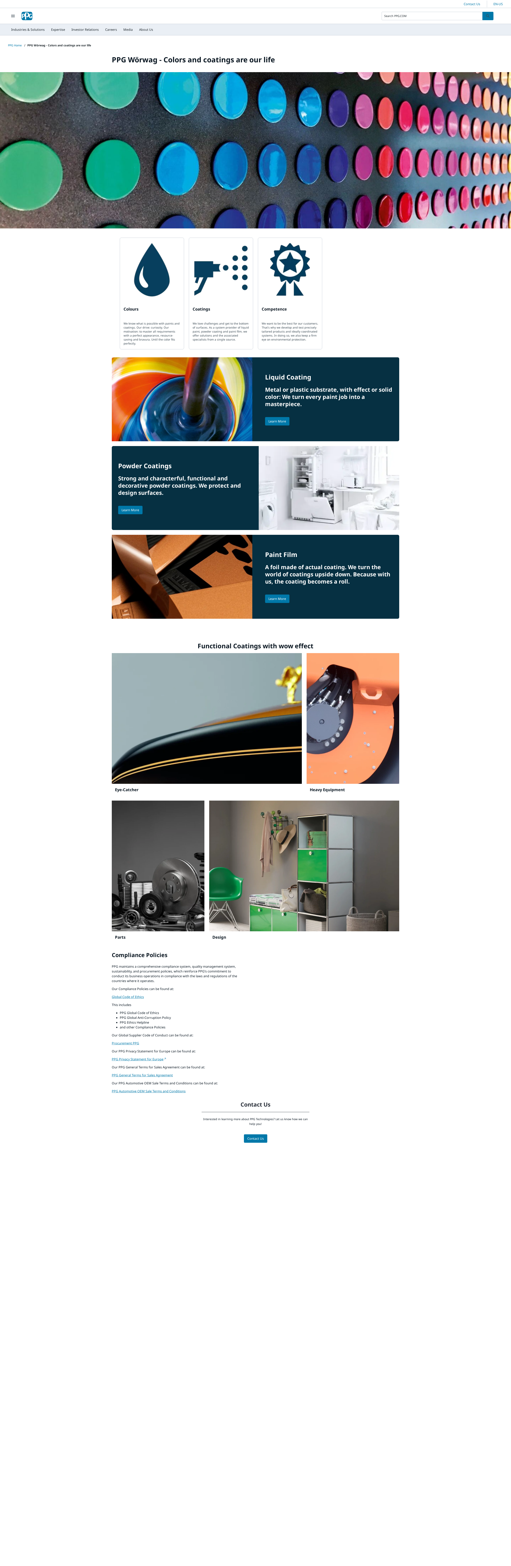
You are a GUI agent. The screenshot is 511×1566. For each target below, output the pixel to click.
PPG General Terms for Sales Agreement (142, 1075)
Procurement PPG (125, 1043)
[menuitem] (28, 30)
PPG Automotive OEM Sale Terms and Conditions (149, 1091)
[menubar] (82, 30)
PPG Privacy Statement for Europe (137, 1059)
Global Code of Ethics (128, 997)
